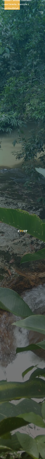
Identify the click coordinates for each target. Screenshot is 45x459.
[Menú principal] (41, 13)
